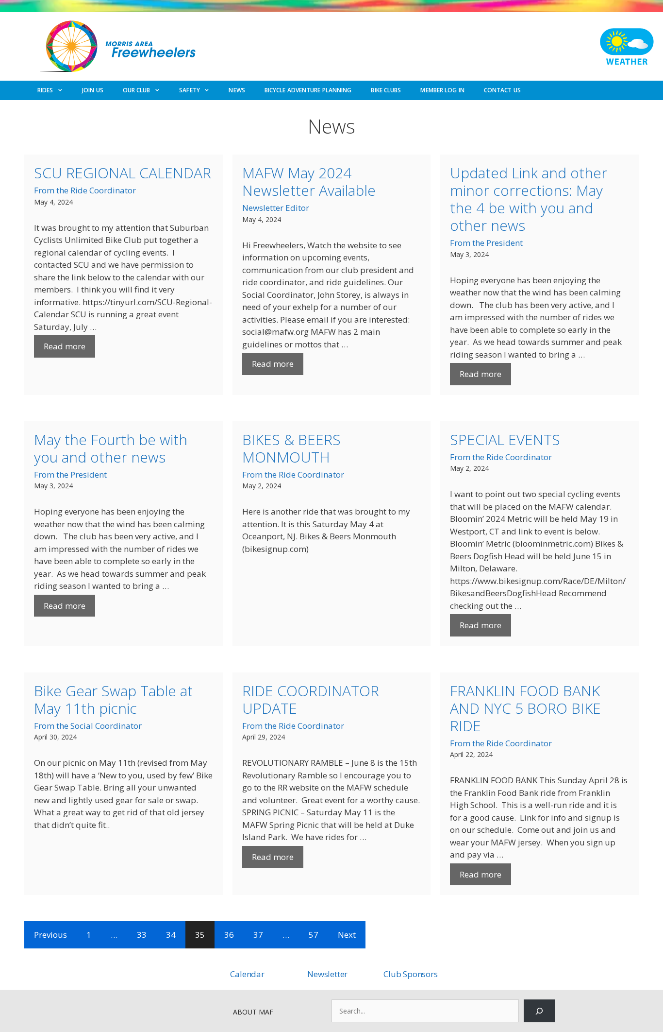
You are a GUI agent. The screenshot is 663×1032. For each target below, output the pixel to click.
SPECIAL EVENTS (505, 439)
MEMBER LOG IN (442, 90)
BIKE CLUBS (386, 90)
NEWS (237, 90)
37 (258, 934)
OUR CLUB (136, 90)
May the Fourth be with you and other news (110, 448)
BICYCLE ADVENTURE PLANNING (308, 90)
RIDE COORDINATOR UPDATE (310, 699)
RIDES (45, 90)
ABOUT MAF (253, 1011)
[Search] (539, 1010)
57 (313, 934)
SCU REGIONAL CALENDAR (122, 173)
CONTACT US (502, 90)
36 (229, 934)
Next (347, 934)
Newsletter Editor (275, 207)
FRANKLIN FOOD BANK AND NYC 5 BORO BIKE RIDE (525, 708)
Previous (50, 934)
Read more (64, 346)
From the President (486, 242)
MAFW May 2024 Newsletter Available (309, 181)
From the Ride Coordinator (85, 190)
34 (171, 934)
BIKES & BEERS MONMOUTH (291, 448)
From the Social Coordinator (88, 725)
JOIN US (92, 90)
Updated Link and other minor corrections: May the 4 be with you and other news (528, 199)
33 (142, 934)
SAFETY (189, 90)
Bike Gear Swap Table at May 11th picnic (113, 699)
